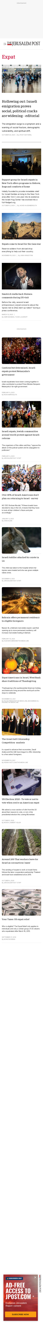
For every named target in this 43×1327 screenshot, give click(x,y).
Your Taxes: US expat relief (15, 919)
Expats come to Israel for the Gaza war (21, 243)
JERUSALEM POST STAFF (12, 458)
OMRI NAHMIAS (9, 317)
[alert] (20, 1300)
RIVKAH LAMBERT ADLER (12, 822)
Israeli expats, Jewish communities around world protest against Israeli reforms (20, 435)
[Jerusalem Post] (23, 44)
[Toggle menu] (5, 44)
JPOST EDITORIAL (25, 135)
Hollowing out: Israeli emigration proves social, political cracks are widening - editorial (20, 108)
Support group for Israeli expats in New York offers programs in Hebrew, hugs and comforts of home (21, 183)
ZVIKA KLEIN (8, 521)
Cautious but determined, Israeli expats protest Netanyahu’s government (18, 371)
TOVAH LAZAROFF (21, 317)
